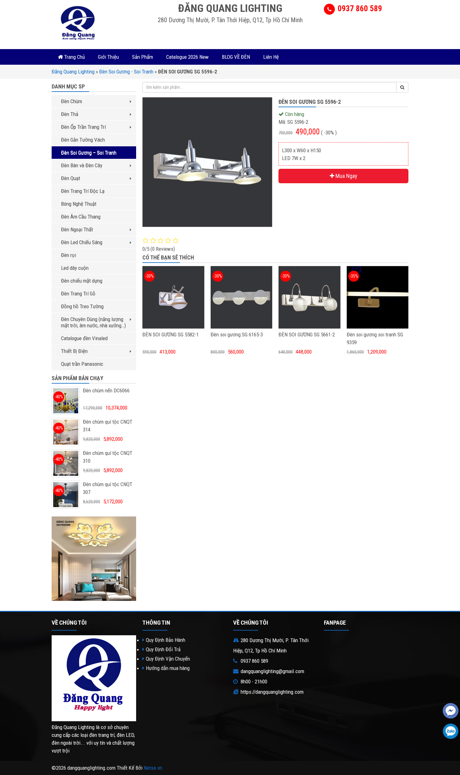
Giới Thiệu (108, 57)
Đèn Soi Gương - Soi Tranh (126, 71)
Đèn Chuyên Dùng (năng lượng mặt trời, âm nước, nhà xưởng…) (93, 322)
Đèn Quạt (70, 178)
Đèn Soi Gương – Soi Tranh (88, 152)
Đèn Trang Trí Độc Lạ (83, 191)
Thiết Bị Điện (74, 351)
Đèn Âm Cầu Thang (80, 217)
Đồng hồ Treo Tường (82, 306)
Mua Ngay (345, 176)
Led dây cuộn (75, 268)
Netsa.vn (153, 768)
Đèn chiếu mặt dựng (81, 281)
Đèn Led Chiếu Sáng (81, 242)
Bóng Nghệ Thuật (78, 204)
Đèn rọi (68, 255)
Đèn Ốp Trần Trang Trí (83, 127)
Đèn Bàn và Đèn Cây (81, 165)
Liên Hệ (271, 57)
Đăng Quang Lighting (73, 71)
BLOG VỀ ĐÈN (236, 57)
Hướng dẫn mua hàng (168, 668)
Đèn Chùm (71, 101)
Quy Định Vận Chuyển (168, 659)
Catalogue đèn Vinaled (84, 338)
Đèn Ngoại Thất (77, 229)
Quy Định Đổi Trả (163, 649)
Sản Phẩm (142, 57)
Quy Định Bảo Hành (165, 640)
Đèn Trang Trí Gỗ (78, 293)
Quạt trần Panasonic (82, 364)
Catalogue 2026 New (187, 57)
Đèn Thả (69, 114)
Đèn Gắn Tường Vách (83, 140)
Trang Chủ (74, 57)
